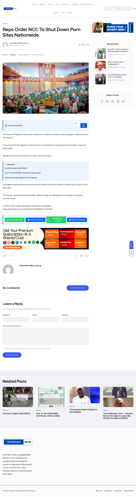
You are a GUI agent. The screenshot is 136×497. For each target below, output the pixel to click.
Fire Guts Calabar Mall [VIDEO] (16, 168)
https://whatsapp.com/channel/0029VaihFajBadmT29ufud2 (27, 209)
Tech (63, 13)
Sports (56, 13)
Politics (50, 4)
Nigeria (42, 4)
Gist (57, 4)
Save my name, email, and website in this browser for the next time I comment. (28, 349)
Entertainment (86, 4)
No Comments (11, 288)
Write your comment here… (13, 326)
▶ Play (83, 125)
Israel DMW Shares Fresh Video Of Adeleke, (117, 76)
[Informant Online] (10, 8)
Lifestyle (74, 4)
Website (65, 315)
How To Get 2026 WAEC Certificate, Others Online (23, 173)
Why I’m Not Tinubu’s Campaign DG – (116, 63)
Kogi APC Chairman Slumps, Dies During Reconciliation (118, 50)
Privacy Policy (128, 491)
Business (65, 4)
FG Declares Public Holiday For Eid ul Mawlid (21, 178)
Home (34, 4)
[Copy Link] (88, 45)
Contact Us (108, 491)
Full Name (6, 315)
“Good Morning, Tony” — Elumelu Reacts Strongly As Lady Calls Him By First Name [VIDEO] (118, 416)
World (69, 13)
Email (34, 315)
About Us (99, 491)
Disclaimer (118, 491)
